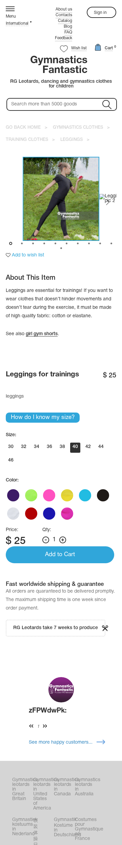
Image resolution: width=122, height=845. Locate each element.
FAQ (68, 32)
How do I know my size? (43, 417)
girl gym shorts (42, 334)
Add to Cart (60, 554)
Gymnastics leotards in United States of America (43, 794)
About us (64, 9)
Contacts (64, 15)
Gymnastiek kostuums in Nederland (22, 827)
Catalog (65, 21)
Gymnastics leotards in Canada (64, 787)
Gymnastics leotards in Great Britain (22, 789)
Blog (68, 26)
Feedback (63, 38)
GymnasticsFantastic (58, 65)
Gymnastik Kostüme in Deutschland (64, 827)
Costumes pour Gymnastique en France (85, 829)
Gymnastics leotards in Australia (85, 787)
